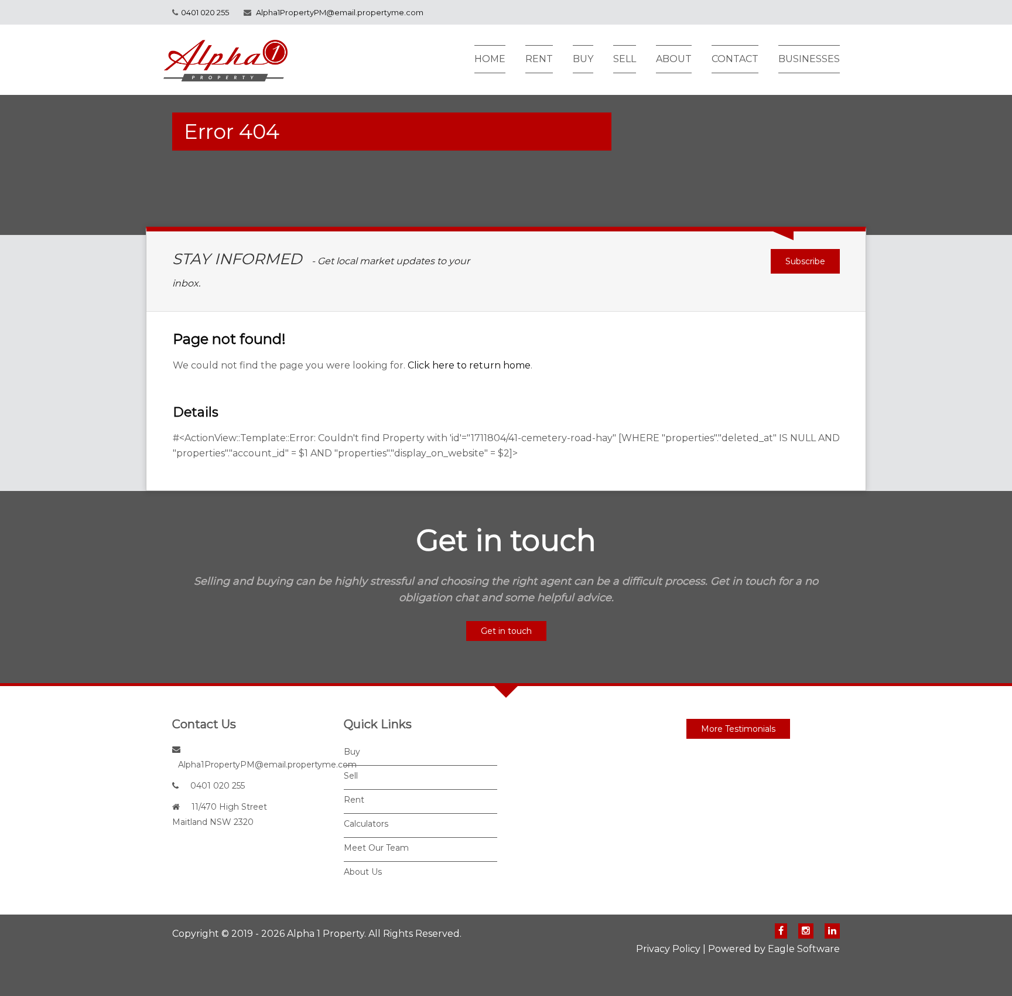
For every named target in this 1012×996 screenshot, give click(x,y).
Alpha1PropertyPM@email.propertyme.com (339, 12)
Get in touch (506, 631)
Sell (351, 775)
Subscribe (805, 261)
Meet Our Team (376, 847)
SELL (624, 58)
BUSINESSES (809, 58)
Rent (354, 799)
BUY (583, 58)
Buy (352, 751)
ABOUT (674, 58)
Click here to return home (469, 365)
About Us (363, 872)
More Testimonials (738, 729)
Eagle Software (804, 948)
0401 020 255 (205, 12)
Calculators (366, 823)
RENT (539, 58)
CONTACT (735, 58)
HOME (489, 58)
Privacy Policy (668, 948)
